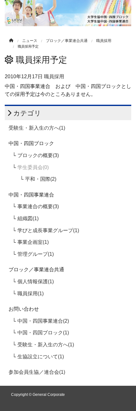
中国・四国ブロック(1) (43, 332)
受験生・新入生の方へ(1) (37, 128)
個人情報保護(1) (35, 281)
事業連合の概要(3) (38, 206)
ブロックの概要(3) (38, 155)
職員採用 (103, 40)
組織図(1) (28, 218)
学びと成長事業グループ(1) (48, 230)
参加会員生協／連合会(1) (37, 372)
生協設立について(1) (40, 356)
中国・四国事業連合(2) (43, 321)
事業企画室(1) (33, 242)
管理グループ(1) (35, 254)
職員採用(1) (30, 293)
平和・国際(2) (40, 179)
